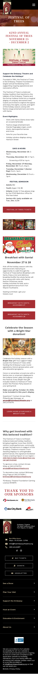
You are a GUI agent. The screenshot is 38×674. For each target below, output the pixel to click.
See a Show (8, 583)
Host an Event (9, 610)
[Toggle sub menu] (34, 583)
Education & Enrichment (13, 618)
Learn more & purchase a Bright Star (19, 413)
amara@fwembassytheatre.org (16, 468)
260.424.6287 (14, 547)
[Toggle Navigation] (33, 5)
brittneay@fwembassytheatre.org (17, 477)
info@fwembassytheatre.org (21, 544)
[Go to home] (7, 7)
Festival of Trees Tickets (19, 210)
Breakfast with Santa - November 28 (19, 315)
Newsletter (21, 573)
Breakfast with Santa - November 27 (19, 304)
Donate (20, 566)
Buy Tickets (20, 558)
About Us (7, 627)
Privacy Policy (15, 669)
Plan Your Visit (9, 592)
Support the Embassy (12, 601)
